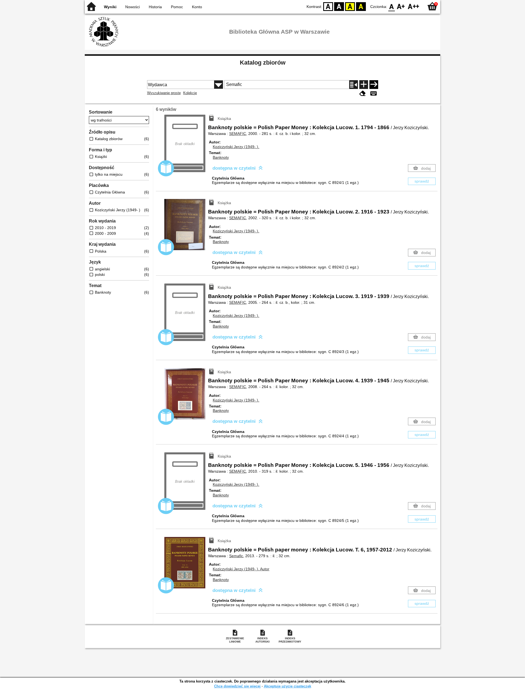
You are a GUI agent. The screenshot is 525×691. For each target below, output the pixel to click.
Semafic (236, 556)
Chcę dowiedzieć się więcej (237, 686)
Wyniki (110, 7)
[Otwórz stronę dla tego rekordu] (186, 228)
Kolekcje (190, 93)
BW (339, 6)
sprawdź (422, 181)
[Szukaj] (373, 84)
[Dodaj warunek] (363, 84)
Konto (197, 7)
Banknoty (221, 157)
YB (350, 6)
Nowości (132, 7)
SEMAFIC (237, 133)
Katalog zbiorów (262, 62)
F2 (413, 6)
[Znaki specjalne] (373, 93)
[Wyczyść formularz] (362, 93)
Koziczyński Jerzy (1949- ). (236, 146)
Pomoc (177, 7)
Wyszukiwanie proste (164, 93)
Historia (155, 7)
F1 (401, 6)
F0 (391, 6)
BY (361, 6)
